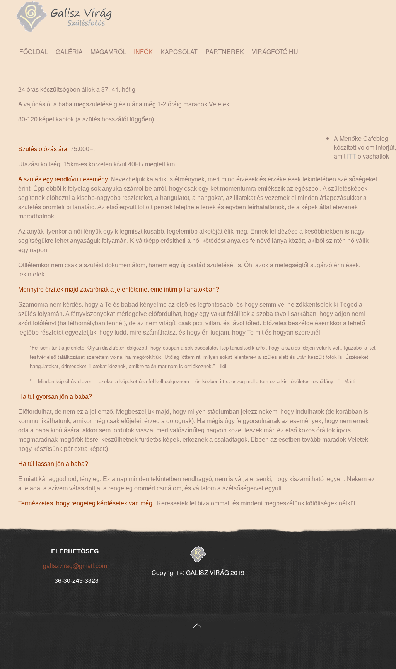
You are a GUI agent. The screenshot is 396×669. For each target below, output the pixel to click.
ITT (351, 156)
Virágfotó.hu (275, 51)
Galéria (69, 51)
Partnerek (224, 51)
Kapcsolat (179, 51)
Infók (143, 51)
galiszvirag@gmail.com (75, 565)
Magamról (108, 51)
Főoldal (33, 51)
